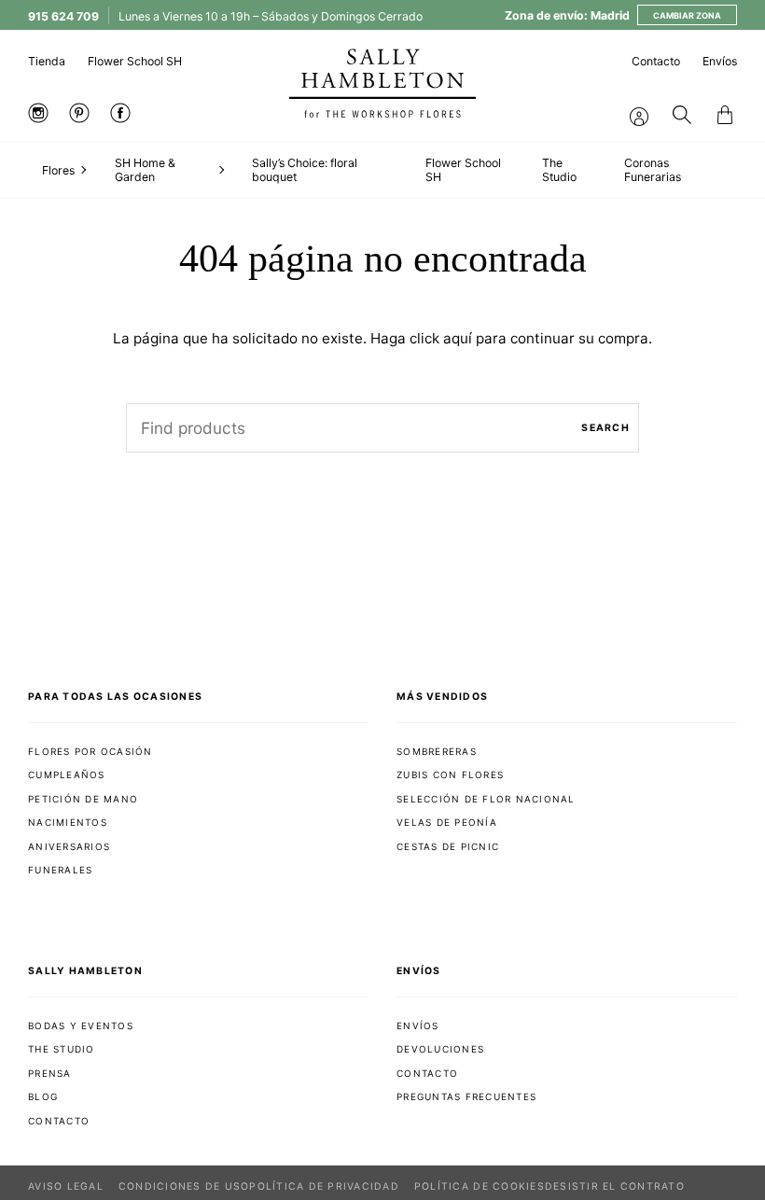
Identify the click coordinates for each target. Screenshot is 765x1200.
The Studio (61, 1048)
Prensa (50, 1073)
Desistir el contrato (615, 1186)
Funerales (60, 869)
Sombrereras (436, 751)
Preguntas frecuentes (466, 1096)
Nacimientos (67, 822)
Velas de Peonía (446, 822)
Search (605, 428)
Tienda (46, 61)
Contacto (656, 61)
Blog (43, 1096)
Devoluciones (440, 1048)
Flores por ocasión (90, 751)
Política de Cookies (479, 1186)
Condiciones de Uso (184, 1186)
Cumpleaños (66, 774)
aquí (457, 338)
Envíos (719, 61)
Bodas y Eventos (80, 1025)
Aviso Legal (66, 1186)
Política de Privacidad (324, 1186)
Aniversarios (69, 846)
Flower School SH (135, 61)
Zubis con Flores (450, 774)
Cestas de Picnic (447, 846)
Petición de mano (83, 798)
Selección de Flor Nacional (486, 798)
